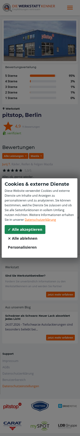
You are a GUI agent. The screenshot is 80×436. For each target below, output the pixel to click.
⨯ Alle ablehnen (22, 238)
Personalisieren (22, 247)
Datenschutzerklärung (40, 220)
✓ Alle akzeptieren (25, 229)
